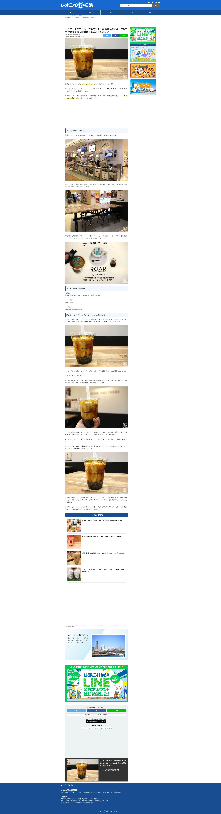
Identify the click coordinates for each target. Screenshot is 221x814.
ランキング (90, 12)
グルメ (110, 12)
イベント (130, 12)
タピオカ (67, 319)
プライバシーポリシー (76, 792)
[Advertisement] (110, 22)
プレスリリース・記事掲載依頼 (112, 792)
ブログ (71, 12)
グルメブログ (84, 728)
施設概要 (97, 295)
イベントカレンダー (97, 792)
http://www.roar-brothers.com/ (73, 309)
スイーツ (91, 728)
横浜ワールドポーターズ (106, 728)
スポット (150, 12)
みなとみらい (97, 728)
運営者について (65, 792)
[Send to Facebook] (116, 35)
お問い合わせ (87, 792)
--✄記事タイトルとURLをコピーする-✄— (75, 36)
